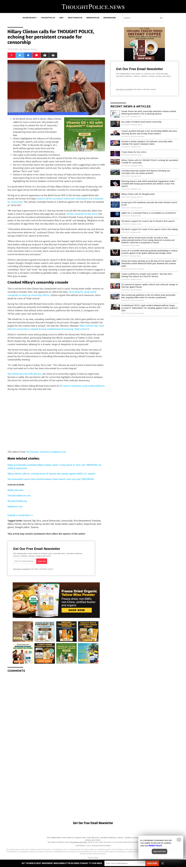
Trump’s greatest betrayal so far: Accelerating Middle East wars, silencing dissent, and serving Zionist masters (149, 132)
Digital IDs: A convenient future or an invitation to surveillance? (148, 213)
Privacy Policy (93, 858)
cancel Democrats (51, 520)
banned (27, 520)
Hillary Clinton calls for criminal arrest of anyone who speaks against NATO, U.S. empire (51, 473)
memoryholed (92, 18)
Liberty (37, 524)
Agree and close (159, 851)
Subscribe (152, 863)
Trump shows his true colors (133, 152)
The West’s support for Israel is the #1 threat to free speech (148, 221)
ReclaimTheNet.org (17, 501)
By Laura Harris (136, 176)
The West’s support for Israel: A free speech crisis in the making (149, 229)
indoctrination (75, 18)
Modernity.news (15, 490)
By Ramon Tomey (137, 166)
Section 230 (48, 524)
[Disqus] (56, 709)
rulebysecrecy (30, 18)
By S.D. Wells (135, 245)
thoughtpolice (48, 18)
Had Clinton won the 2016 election (24, 374)
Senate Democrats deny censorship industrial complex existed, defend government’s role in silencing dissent (148, 112)
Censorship (66, 520)
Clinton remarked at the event (82, 214)
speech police (76, 524)
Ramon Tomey (30, 49)
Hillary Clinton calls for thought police (138, 194)
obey (61, 18)
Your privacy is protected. (21, 569)
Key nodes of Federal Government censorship (141, 122)
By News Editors (136, 125)
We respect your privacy (79, 842)
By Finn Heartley (136, 290)
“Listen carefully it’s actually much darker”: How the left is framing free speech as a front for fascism (146, 275)
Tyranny (35, 527)
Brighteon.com (14, 506)
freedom (96, 520)
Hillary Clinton (14, 524)
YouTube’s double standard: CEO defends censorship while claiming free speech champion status (146, 142)
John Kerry (28, 524)
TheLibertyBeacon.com (19, 495)
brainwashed (109, 18)
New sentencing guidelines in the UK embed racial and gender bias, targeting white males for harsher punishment (148, 296)
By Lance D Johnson (137, 136)
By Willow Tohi (136, 117)
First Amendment (82, 520)
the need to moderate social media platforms (82, 386)
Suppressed (90, 524)
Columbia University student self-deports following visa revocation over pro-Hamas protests (145, 172)
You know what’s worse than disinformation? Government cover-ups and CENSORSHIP (50, 479)
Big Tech (36, 520)
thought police (22, 527)
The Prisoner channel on (46, 452)
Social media (61, 524)
